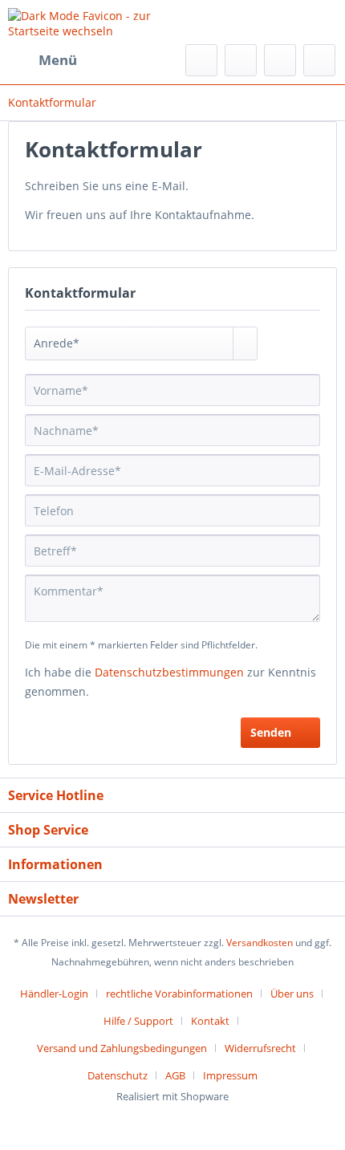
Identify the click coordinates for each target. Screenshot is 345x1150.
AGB (175, 1075)
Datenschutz (117, 1075)
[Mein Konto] (280, 60)
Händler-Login (54, 993)
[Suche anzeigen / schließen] (201, 60)
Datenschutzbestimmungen (169, 672)
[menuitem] (42, 60)
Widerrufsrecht (260, 1048)
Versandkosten (259, 942)
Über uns (292, 993)
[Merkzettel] (241, 60)
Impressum (230, 1075)
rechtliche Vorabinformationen (179, 993)
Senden (270, 732)
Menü (58, 60)
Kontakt (210, 1021)
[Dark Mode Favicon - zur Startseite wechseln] (90, 22)
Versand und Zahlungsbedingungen (122, 1048)
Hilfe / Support (138, 1021)
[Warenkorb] (319, 60)
